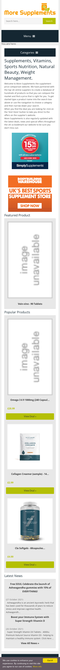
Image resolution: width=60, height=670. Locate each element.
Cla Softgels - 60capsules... (30, 548)
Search (49, 21)
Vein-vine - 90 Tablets (30, 303)
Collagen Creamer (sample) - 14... (30, 474)
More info (37, 666)
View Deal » (30, 416)
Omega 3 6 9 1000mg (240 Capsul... (30, 400)
